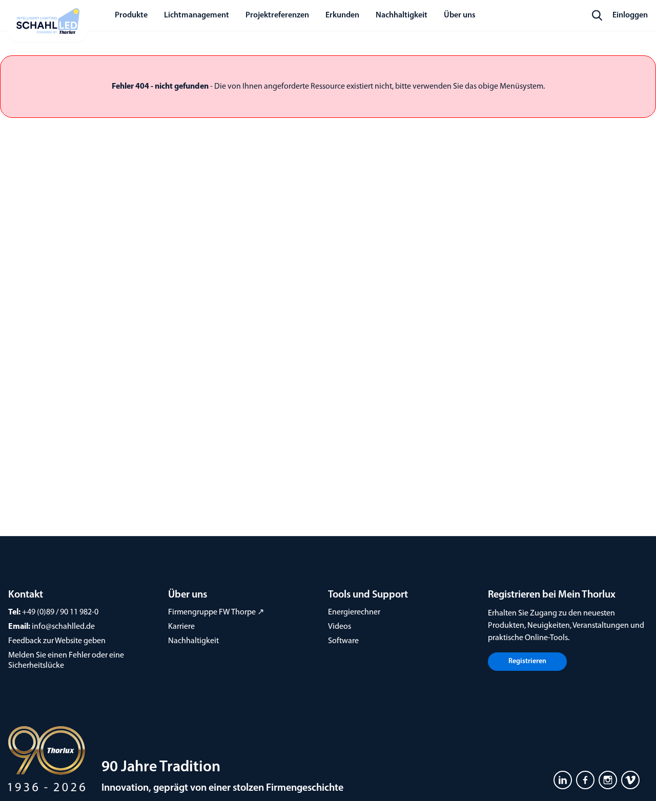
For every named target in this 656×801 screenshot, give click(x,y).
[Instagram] (608, 780)
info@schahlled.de (63, 627)
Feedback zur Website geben (57, 641)
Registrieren (527, 661)
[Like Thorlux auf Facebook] (585, 780)
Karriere (181, 627)
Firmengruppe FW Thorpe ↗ (216, 612)
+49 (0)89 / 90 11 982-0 (60, 612)
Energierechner (354, 612)
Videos (339, 627)
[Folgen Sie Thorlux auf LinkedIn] (563, 780)
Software (343, 641)
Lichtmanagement (196, 15)
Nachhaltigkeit (193, 641)
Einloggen (630, 15)
